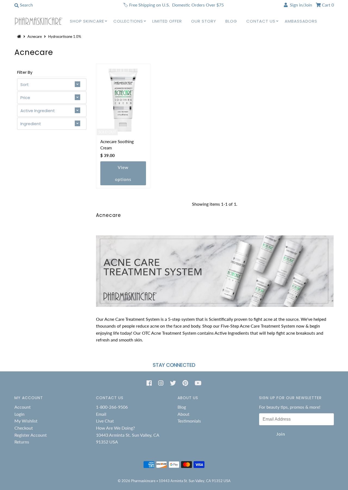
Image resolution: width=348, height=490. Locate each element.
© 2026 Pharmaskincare (137, 481)
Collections (128, 21)
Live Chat (105, 420)
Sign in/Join (300, 4)
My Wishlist (26, 420)
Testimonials (189, 420)
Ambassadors (301, 21)
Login (19, 414)
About (183, 414)
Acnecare (34, 36)
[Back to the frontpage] (20, 36)
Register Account (30, 434)
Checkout (23, 427)
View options (123, 173)
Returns (21, 441)
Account (22, 406)
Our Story (203, 21)
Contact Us (260, 21)
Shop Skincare (87, 21)
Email (101, 414)
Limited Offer (167, 21)
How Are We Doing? (115, 427)
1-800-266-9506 (112, 406)
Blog (231, 21)
